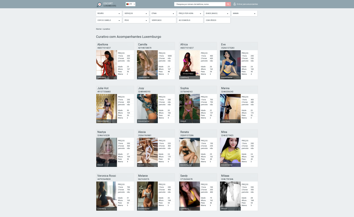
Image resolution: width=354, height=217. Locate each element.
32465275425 (227, 135)
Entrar (247, 4)
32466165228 (103, 135)
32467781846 (227, 179)
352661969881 (144, 135)
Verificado (157, 20)
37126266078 (186, 179)
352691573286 (187, 135)
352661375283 (227, 48)
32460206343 (227, 91)
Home (99, 29)
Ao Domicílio (184, 20)
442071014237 (104, 48)
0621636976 (143, 179)
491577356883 (104, 91)
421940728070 (144, 48)
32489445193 (144, 91)
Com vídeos (211, 20)
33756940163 (186, 91)
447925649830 (104, 179)
